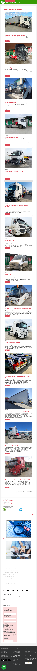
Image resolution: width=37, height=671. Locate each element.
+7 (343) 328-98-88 (8, 503)
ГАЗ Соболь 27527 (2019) (7, 578)
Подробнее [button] (8, 40)
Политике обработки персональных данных (9, 633)
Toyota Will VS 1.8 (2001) (7, 579)
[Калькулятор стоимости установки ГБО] (18, 529)
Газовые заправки (23, 0)
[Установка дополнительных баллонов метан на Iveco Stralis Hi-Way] (18, 53)
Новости (7, 2)
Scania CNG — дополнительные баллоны (10, 570)
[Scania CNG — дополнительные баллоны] (18, 22)
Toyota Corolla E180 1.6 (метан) (8, 574)
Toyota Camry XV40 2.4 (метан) (8, 576)
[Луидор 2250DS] (18, 261)
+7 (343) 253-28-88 (8, 501)
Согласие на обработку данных (30, 658)
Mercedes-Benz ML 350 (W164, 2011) (9, 583)
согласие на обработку (11, 631)
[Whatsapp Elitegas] (4, 509)
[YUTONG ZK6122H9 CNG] (18, 88)
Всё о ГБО (29, 0)
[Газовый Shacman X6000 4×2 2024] (18, 329)
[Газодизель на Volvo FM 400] (18, 124)
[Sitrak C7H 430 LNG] (18, 227)
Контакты (11, 2)
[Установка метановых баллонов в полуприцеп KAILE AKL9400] (18, 192)
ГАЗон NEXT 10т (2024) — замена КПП (10, 566)
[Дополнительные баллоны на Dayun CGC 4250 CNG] (18, 466)
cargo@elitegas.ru (16, 659)
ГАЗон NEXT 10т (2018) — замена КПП (10, 568)
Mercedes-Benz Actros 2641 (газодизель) (10, 572)
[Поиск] (33, 514)
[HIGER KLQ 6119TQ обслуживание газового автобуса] (18, 295)
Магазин (15, 2)
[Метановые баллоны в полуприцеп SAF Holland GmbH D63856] (18, 363)
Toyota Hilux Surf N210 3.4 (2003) (9, 581)
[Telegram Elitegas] (20, 509)
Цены (17, 0)
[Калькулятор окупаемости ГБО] (18, 550)
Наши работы (8, 0)
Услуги (13, 0)
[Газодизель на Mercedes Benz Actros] (18, 158)
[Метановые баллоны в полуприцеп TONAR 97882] (18, 398)
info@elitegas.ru (16, 656)
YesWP (8, 663)
